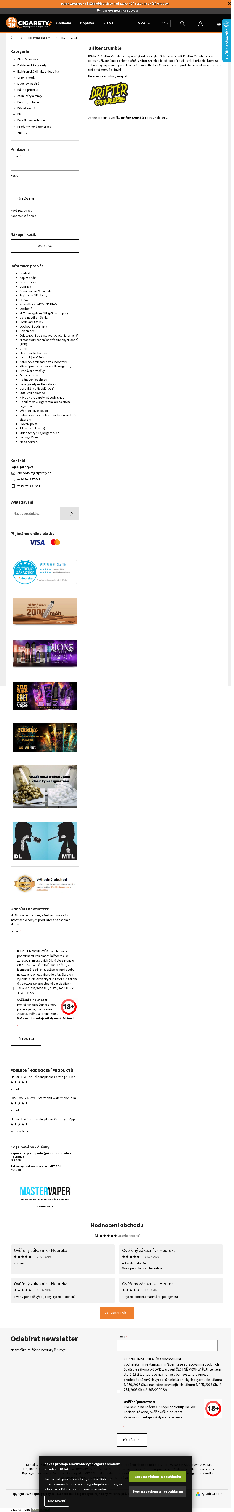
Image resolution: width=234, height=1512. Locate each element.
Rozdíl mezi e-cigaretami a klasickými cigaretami (43, 404)
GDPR (22, 349)
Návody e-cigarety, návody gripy (40, 397)
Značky (21, 133)
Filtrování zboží (28, 375)
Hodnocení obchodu (31, 379)
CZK (161, 23)
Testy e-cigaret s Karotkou (195, 1473)
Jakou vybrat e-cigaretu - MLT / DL (34, 1166)
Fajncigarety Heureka (35, 1473)
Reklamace (25, 331)
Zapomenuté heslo (22, 216)
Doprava (23, 286)
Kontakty (30, 1465)
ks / (43, 246)
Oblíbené (24, 309)
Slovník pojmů (27, 424)
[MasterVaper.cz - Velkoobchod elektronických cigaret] (43, 1191)
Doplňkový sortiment (30, 120)
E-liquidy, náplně (27, 83)
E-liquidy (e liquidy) (30, 428)
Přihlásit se (24, 199)
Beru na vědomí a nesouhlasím (158, 1491)
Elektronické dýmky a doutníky (37, 71)
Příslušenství (24, 108)
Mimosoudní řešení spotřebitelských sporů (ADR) (47, 342)
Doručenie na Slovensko (34, 291)
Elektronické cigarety (30, 65)
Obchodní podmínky (31, 326)
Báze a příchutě (26, 90)
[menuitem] (62, 23)
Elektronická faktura (31, 353)
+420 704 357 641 (27, 479)
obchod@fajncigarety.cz (32, 473)
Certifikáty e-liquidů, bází (35, 388)
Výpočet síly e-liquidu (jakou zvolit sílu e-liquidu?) (40, 1155)
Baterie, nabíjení (27, 102)
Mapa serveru (27, 442)
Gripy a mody (25, 77)
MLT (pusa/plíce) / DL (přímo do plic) (42, 313)
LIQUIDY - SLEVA (32, 1469)
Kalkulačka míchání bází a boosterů (42, 362)
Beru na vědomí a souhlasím (158, 1476)
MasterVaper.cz (43, 1206)
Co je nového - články (32, 317)
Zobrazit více (115, 1312)
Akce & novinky (26, 59)
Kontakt (23, 273)
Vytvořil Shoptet (211, 1494)
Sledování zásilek (30, 322)
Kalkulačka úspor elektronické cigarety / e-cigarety (47, 417)
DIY (18, 114)
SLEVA (22, 300)
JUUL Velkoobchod (30, 393)
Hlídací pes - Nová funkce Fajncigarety (44, 366)
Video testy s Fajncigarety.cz (38, 433)
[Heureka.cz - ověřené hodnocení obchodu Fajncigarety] (43, 572)
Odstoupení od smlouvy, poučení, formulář (47, 335)
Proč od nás (26, 282)
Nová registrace (20, 211)
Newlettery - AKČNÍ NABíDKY (37, 304)
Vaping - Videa (27, 437)
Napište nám (26, 278)
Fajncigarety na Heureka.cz (36, 384)
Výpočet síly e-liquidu (32, 411)
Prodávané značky (30, 371)
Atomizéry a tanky (28, 96)
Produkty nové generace (33, 126)
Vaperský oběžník (30, 357)
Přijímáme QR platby (32, 295)
